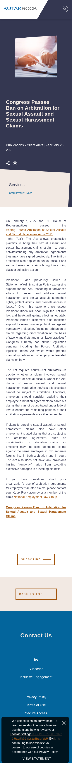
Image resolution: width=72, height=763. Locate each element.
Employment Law (20, 192)
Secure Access (36, 713)
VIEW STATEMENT (37, 758)
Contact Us (36, 635)
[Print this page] (15, 164)
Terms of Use (36, 705)
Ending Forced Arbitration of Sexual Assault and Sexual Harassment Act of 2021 (36, 232)
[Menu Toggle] (54, 9)
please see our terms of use (30, 738)
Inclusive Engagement (36, 677)
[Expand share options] (8, 164)
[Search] (65, 9)
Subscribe (36, 669)
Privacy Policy (36, 697)
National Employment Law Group (35, 497)
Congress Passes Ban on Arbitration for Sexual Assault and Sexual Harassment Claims (36, 512)
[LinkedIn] (36, 660)
